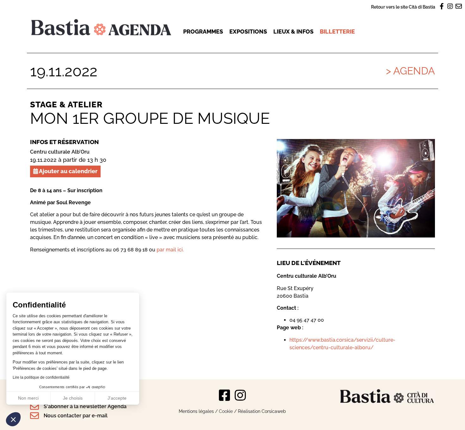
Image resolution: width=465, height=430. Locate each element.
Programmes (203, 31)
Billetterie (337, 31)
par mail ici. (170, 250)
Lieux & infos (293, 31)
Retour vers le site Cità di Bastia (403, 6)
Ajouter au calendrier (67, 171)
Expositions (248, 31)
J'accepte (117, 398)
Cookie (226, 411)
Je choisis (73, 398)
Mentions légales (196, 411)
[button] (13, 419)
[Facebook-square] (224, 395)
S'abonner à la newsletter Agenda (85, 406)
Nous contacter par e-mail (76, 416)
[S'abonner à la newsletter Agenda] (34, 406)
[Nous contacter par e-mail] (34, 415)
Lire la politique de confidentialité (41, 377)
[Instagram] (240, 395)
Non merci (28, 398)
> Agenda (410, 71)
